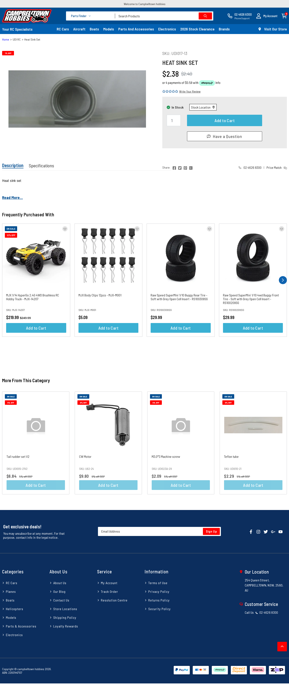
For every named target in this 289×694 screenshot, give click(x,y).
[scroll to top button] (282, 646)
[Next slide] (279, 443)
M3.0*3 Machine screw (166, 456)
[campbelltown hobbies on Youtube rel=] (280, 531)
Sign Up (211, 531)
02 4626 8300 (252, 167)
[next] (283, 280)
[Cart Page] (284, 15)
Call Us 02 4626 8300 (261, 612)
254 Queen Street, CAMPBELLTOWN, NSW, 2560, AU (264, 585)
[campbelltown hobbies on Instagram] (258, 531)
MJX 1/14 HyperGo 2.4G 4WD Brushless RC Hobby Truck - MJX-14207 (32, 297)
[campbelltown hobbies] (27, 16)
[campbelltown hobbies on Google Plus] (273, 531)
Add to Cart (225, 120)
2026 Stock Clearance (197, 29)
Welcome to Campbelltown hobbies (144, 4)
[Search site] (205, 15)
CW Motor (85, 456)
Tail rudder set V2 (18, 456)
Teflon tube (231, 456)
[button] (267, 16)
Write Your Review (190, 91)
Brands (224, 29)
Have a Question (227, 136)
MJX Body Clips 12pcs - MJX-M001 (99, 295)
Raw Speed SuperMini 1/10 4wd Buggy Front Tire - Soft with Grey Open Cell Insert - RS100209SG (251, 299)
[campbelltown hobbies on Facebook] (251, 531)
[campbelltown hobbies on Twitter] (266, 531)
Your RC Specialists (17, 29)
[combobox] (164, 15)
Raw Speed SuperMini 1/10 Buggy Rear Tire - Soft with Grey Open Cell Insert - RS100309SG (179, 297)
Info (218, 82)
